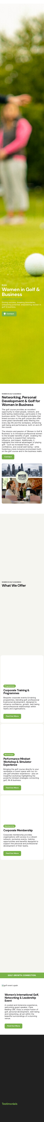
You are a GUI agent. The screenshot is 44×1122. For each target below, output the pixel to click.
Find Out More (12, 716)
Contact (36, 67)
